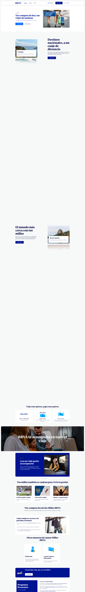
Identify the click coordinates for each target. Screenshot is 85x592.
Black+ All (28, 529)
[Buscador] (64, 3)
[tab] (27, 589)
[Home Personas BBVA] (18, 3)
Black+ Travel (24, 529)
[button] (59, 3)
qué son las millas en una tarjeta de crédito (48, 591)
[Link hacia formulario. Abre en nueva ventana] (33, 549)
